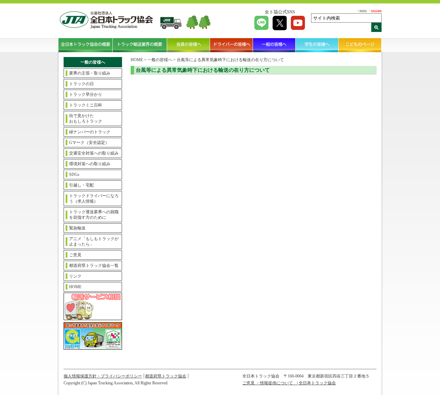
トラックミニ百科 (85, 105)
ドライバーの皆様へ (231, 45)
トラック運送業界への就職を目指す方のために (94, 215)
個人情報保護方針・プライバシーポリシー (103, 376)
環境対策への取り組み (89, 163)
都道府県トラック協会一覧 (94, 265)
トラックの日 (81, 83)
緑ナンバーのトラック (89, 131)
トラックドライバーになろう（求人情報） (94, 198)
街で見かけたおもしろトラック (85, 118)
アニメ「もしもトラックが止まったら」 (94, 241)
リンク (75, 276)
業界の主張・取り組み (89, 73)
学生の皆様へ (317, 45)
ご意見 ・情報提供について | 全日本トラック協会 (289, 383)
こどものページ (360, 45)
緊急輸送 (77, 228)
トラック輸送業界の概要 (140, 45)
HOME (363, 10)
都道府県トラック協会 (165, 376)
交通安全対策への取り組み (94, 153)
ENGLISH (376, 10)
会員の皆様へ (188, 45)
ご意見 (75, 254)
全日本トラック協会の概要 (85, 45)
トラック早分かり (85, 94)
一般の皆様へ (274, 45)
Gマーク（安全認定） (89, 142)
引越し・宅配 (81, 185)
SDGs (74, 174)
